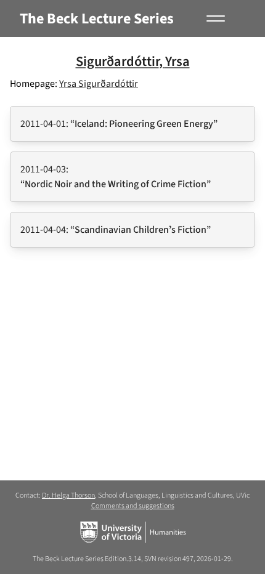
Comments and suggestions (132, 506)
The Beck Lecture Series (97, 19)
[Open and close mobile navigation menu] (214, 18)
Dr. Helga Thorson (68, 495)
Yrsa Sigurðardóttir (98, 84)
